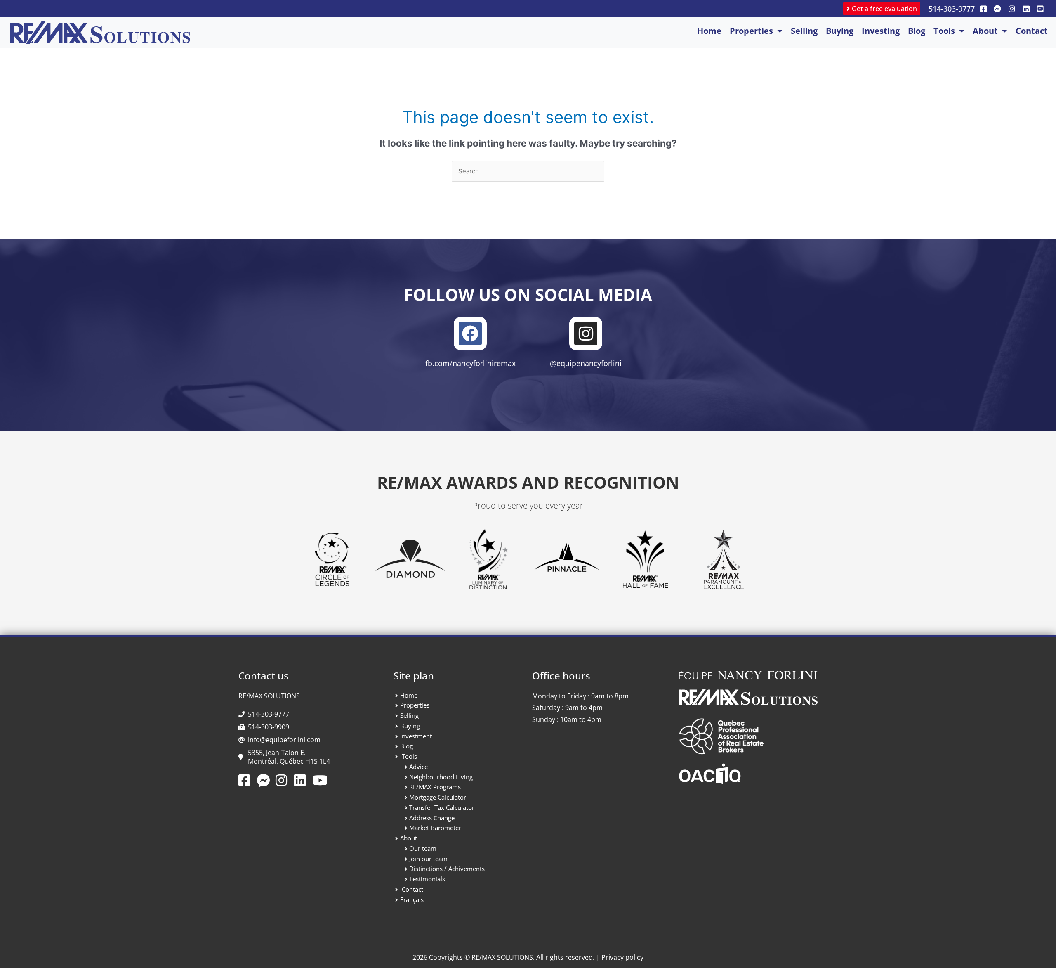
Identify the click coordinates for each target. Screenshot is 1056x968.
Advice (418, 766)
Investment (416, 736)
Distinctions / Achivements (447, 868)
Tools (944, 30)
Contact (1032, 30)
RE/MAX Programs (435, 787)
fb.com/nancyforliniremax (470, 363)
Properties (751, 30)
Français (412, 899)
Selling (804, 30)
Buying (839, 30)
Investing (881, 30)
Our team (422, 848)
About (985, 30)
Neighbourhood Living (441, 777)
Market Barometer (435, 828)
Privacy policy (622, 957)
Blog (916, 30)
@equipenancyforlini (586, 363)
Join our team (428, 858)
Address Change (432, 818)
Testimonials (427, 879)
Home (709, 30)
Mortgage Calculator (437, 797)
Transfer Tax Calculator (441, 807)
